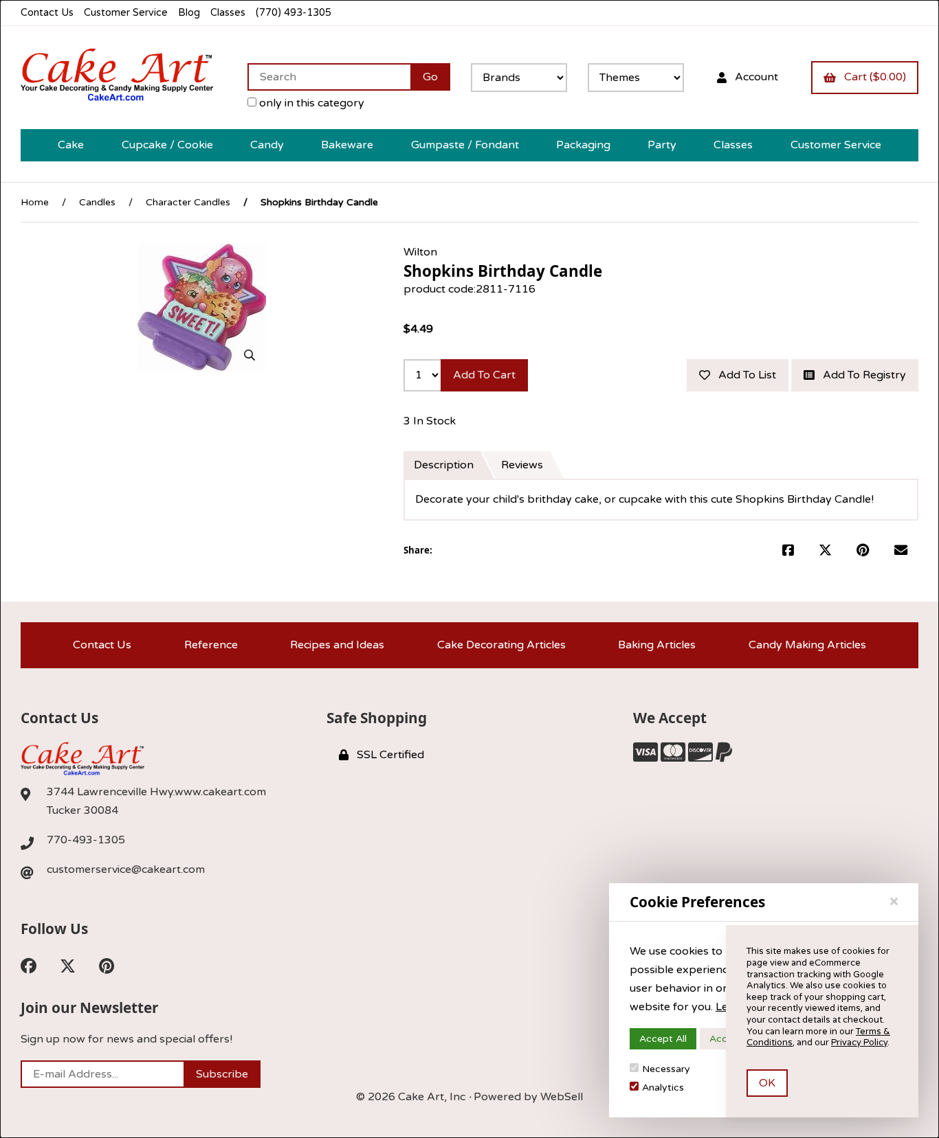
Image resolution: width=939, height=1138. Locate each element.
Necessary (666, 1069)
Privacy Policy (859, 1042)
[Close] (894, 902)
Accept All (663, 1039)
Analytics (663, 1087)
